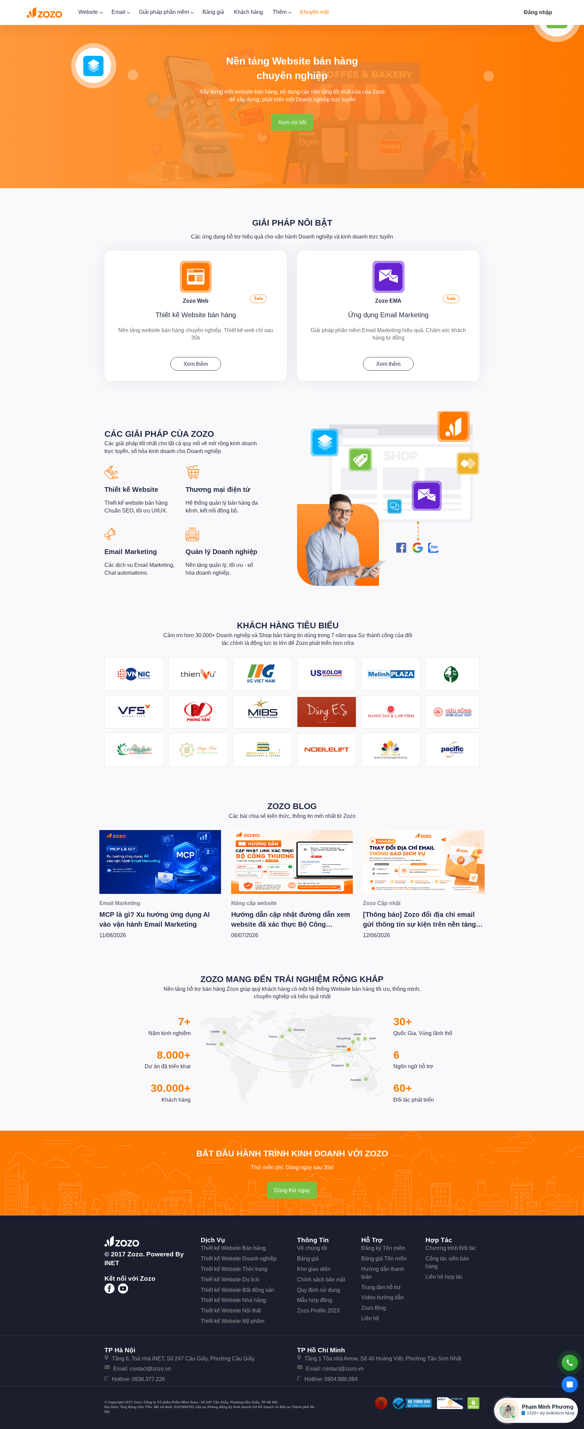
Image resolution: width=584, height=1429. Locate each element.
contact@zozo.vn (150, 1369)
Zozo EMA (388, 301)
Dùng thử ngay (292, 1190)
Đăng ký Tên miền (383, 1248)
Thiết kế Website (131, 489)
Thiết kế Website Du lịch (230, 1279)
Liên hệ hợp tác (444, 1277)
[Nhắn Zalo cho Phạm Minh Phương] (570, 1384)
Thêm (280, 12)
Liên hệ (370, 1318)
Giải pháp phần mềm (164, 12)
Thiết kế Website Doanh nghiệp (238, 1258)
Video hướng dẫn (382, 1297)
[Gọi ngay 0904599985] (570, 1363)
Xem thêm (196, 364)
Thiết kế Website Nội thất (231, 1310)
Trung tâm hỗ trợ (381, 1287)
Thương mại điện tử (218, 489)
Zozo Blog (292, 806)
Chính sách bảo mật (321, 1279)
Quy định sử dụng (318, 1290)
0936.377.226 (148, 1379)
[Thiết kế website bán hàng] (196, 276)
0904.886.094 (341, 1379)
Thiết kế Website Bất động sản (237, 1290)
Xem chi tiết (292, 122)
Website (88, 12)
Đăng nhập (538, 12)
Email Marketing (130, 551)
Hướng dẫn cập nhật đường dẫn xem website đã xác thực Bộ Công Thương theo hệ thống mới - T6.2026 (158, 924)
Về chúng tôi (312, 1248)
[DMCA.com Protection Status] (473, 1403)
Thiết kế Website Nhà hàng (233, 1300)
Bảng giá (213, 12)
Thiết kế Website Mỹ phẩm (232, 1321)
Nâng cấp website (122, 903)
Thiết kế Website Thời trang (234, 1269)
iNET (111, 1263)
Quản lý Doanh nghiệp (221, 551)
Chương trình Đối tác (450, 1248)
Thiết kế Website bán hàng (195, 315)
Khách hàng (248, 12)
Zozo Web (196, 301)
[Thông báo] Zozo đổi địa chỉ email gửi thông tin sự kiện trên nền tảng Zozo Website (287, 924)
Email (119, 12)
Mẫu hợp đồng (314, 1300)
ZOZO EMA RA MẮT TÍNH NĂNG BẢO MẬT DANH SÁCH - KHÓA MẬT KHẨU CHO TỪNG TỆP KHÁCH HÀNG (422, 924)
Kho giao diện (314, 1269)
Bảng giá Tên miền (384, 1258)
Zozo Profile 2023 (318, 1310)
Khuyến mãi (314, 12)
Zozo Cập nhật (250, 903)
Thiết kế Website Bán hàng (233, 1248)
